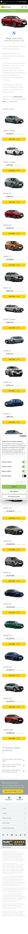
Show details (20, 482)
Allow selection (14, 491)
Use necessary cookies (14, 496)
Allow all (14, 486)
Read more (13, 101)
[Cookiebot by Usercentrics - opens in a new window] (20, 436)
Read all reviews (6, 847)
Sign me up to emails (11, 791)
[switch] (24, 466)
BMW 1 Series (18, 96)
